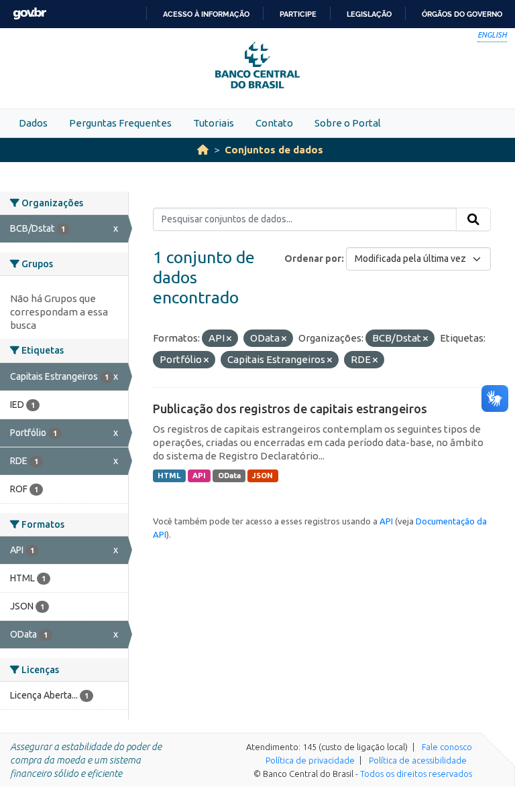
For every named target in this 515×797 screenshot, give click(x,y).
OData (229, 476)
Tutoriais (213, 123)
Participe (298, 14)
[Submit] (473, 220)
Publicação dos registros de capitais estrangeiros (290, 408)
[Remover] (229, 339)
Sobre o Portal (347, 123)
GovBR (29, 13)
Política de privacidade (310, 760)
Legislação (369, 14)
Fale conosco (447, 746)
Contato (274, 123)
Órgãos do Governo (462, 14)
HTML (169, 476)
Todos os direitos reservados (416, 773)
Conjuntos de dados (274, 149)
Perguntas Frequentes (120, 123)
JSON (262, 476)
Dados (33, 123)
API (199, 476)
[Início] (203, 149)
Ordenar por (312, 258)
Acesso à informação (206, 14)
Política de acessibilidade (418, 760)
